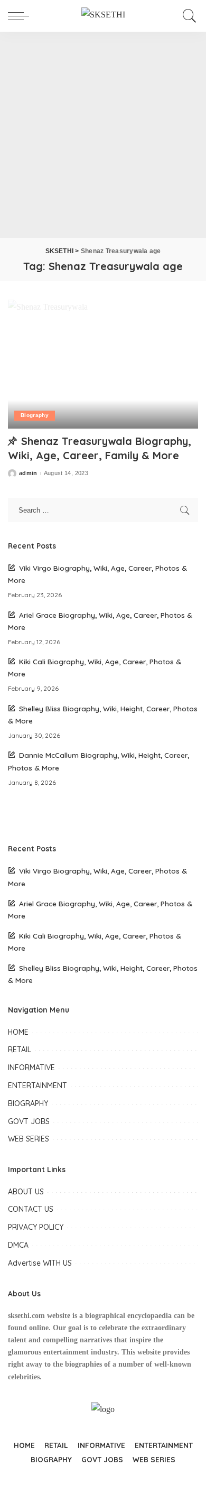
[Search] (187, 16)
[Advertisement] (103, 135)
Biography (35, 415)
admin (28, 473)
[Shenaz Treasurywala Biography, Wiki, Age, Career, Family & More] (103, 364)
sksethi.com (26, 1316)
